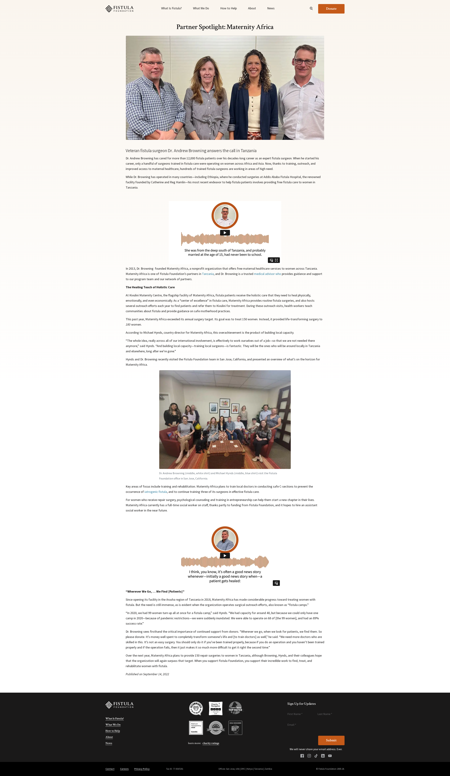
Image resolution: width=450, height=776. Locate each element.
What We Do (201, 8)
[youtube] (329, 756)
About (252, 8)
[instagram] (309, 756)
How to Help (228, 8)
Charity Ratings (210, 743)
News (271, 8)
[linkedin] (322, 756)
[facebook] (302, 756)
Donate (331, 8)
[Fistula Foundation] (119, 705)
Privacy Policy (142, 768)
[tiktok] (316, 756)
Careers (124, 768)
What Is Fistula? (171, 8)
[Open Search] (311, 9)
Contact (109, 768)
